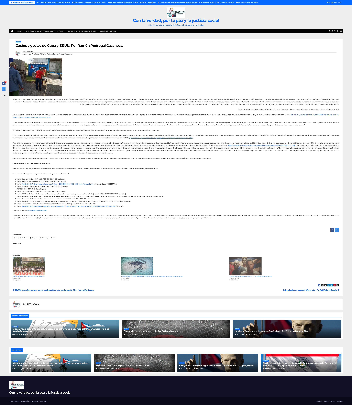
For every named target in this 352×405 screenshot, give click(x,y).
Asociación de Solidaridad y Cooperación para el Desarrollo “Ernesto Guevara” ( (50, 206)
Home (19, 31)
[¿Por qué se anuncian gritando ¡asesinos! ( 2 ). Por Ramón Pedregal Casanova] (282, 266)
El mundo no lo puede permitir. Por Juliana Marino (151, 331)
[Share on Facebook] (332, 231)
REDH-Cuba (29, 52)
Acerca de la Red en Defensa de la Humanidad (45, 31)
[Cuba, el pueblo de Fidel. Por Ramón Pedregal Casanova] (66, 266)
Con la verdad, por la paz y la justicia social (176, 20)
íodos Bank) (89, 184)
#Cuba (36, 54)
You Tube (332, 401)
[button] (337, 31)
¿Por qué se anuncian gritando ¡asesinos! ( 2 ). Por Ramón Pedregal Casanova (250, 276)
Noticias (265, 360)
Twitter (326, 401)
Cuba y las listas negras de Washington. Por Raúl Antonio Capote (310, 290)
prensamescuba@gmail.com (37, 210)
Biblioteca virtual (108, 31)
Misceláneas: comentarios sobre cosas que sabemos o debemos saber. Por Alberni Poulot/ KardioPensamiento (60, 330)
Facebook (319, 401)
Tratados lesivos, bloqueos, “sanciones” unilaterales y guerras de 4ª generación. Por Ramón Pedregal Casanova (152, 276)
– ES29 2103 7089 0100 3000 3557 (104, 206)
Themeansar (42, 401)
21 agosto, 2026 (20, 369)
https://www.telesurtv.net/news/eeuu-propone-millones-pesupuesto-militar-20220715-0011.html (261, 145)
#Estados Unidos (45, 54)
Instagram (340, 401)
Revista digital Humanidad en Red (82, 31)
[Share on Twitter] (337, 231)
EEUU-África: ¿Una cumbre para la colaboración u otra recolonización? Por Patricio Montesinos (54, 290)
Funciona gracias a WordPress (18, 401)
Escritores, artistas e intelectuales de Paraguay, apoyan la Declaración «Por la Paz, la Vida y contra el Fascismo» (300, 364)
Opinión (18, 41)
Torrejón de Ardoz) (84, 206)
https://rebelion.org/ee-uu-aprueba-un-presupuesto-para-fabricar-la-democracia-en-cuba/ (160, 138)
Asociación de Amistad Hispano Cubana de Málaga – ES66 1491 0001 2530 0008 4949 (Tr (53, 184)
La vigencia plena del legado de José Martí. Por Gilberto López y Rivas (272, 331)
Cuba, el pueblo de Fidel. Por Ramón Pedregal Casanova (28, 276)
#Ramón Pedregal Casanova (62, 54)
